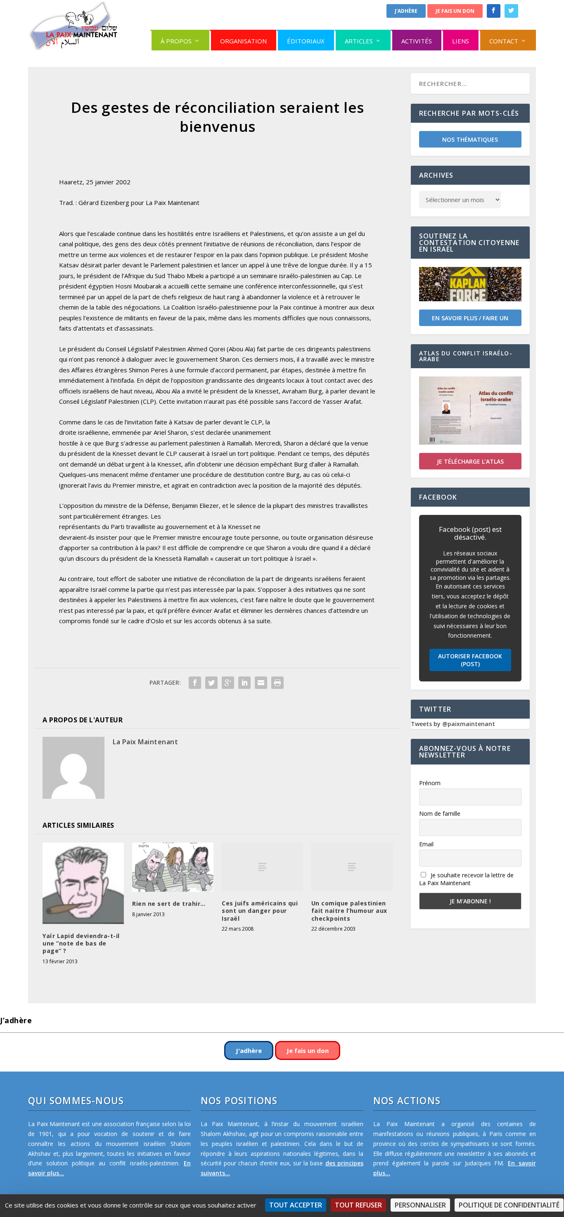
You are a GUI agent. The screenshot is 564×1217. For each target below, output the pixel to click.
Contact (503, 41)
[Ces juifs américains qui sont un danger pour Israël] (262, 867)
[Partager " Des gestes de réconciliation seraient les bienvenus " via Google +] (228, 682)
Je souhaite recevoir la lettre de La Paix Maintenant (466, 879)
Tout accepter (295, 1205)
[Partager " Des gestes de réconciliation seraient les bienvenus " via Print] (277, 682)
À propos (176, 41)
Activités (416, 41)
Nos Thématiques (470, 139)
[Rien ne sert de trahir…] (172, 867)
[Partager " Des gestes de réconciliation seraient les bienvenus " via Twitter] (211, 682)
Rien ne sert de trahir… (169, 903)
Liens (460, 41)
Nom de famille (439, 813)
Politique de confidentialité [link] (509, 1205)
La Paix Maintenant (145, 741)
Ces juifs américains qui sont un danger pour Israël (260, 910)
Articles (359, 41)
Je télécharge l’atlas (470, 461)
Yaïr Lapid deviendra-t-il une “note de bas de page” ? (81, 943)
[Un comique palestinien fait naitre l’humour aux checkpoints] (352, 867)
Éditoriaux (306, 41)
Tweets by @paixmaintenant (453, 724)
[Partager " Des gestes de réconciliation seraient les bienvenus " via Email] (261, 682)
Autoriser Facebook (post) (470, 660)
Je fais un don (455, 10)
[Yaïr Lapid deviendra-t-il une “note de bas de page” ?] (83, 883)
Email (426, 844)
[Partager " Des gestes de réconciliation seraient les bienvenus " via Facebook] (195, 682)
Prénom (430, 783)
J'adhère (406, 10)
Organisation (243, 41)
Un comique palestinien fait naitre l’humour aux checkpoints (349, 910)
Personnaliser (420, 1205)
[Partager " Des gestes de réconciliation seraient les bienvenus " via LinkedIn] (244, 682)
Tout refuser (358, 1205)
